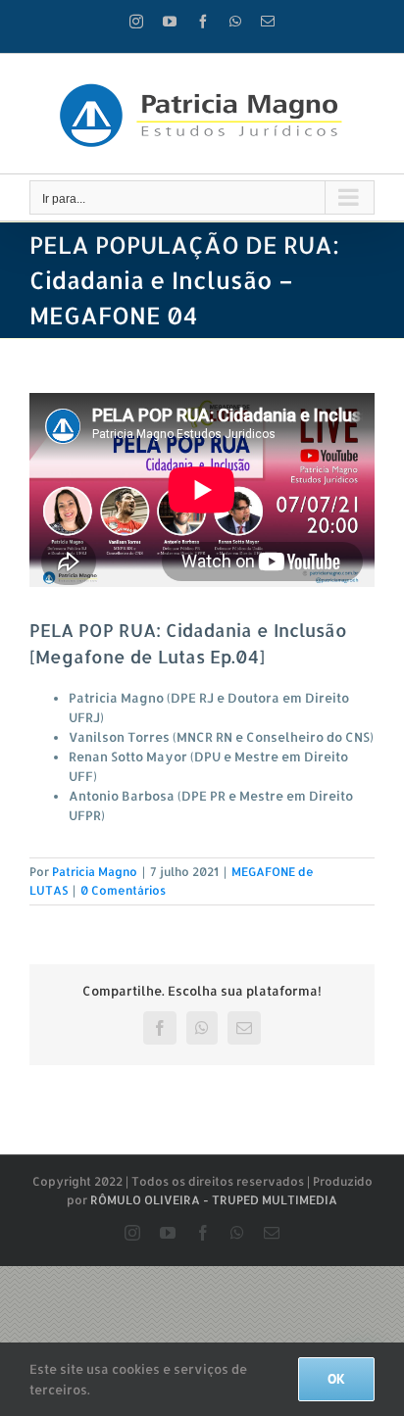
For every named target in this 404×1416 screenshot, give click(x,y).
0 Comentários (123, 890)
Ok (336, 1379)
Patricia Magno (94, 871)
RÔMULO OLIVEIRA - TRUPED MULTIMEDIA (213, 1200)
